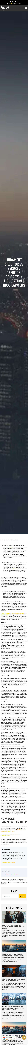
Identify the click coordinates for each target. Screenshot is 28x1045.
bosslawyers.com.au (5, 835)
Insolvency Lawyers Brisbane (11, 874)
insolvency (11, 547)
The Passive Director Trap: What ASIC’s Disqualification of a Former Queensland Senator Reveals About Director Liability (13, 955)
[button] (25, 8)
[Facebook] (10, 1)
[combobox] (10, 896)
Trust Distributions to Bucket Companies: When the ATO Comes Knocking (13, 979)
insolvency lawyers (21, 829)
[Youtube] (15, 1)
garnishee (15, 568)
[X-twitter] (12, 1)
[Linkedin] (17, 1)
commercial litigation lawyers (7, 831)
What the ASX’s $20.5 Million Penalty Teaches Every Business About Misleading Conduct (13, 926)
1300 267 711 (16, 834)
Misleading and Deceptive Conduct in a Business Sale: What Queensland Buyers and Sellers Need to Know (13, 1008)
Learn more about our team (8, 862)
